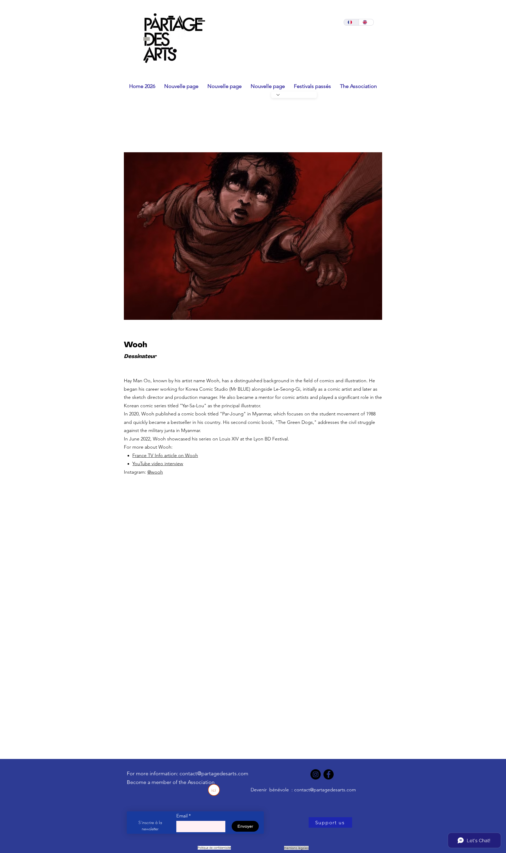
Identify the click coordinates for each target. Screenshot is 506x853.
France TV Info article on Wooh (165, 455)
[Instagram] (315, 774)
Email (183, 816)
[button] (253, 236)
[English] (366, 22)
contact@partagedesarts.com (213, 773)
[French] (351, 22)
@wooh (155, 472)
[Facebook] (328, 774)
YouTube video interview (157, 464)
